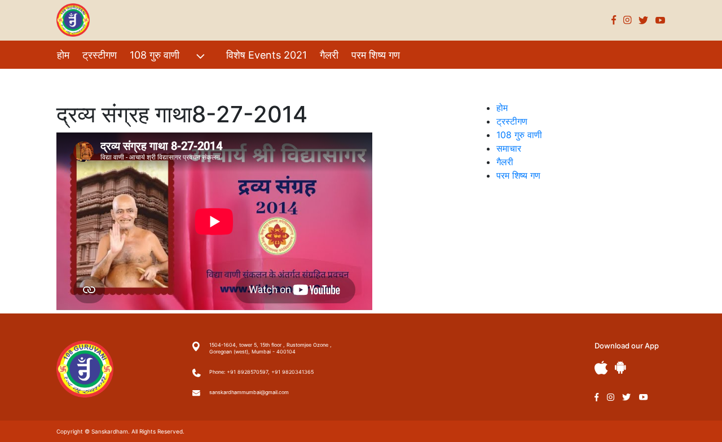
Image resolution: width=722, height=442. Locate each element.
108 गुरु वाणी (154, 55)
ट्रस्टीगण (99, 55)
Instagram (627, 20)
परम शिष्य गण (375, 55)
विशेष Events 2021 (266, 55)
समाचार (508, 148)
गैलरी (329, 55)
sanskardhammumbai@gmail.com (249, 392)
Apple (601, 368)
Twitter (644, 20)
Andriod (620, 367)
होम (63, 55)
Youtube (660, 20)
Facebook (614, 20)
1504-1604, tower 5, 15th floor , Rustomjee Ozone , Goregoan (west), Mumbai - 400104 (270, 348)
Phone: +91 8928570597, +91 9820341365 (261, 372)
